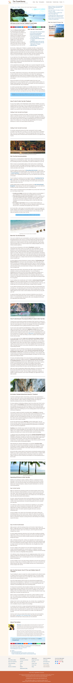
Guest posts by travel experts (17, 651)
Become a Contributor (12, 666)
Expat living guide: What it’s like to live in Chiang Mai (18, 647)
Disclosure (42, 672)
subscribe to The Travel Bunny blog (23, 615)
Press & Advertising (11, 663)
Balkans (21, 666)
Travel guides (41, 1)
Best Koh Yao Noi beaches (35, 34)
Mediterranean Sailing (23, 668)
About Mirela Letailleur (12, 659)
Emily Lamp (19, 624)
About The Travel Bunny (12, 661)
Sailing (33, 666)
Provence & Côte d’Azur (24, 659)
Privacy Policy (31, 672)
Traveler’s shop (55, 1)
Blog (37, 1)
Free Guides (45, 659)
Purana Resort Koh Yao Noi (31, 170)
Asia (15, 7)
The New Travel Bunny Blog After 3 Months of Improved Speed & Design (24, 653)
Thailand (18, 7)
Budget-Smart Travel (35, 659)
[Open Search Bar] (64, 1)
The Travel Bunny (19, 1)
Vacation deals (49, 1)
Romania (21, 661)
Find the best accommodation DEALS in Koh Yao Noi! (27, 214)
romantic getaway (15, 173)
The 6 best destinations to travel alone (16, 648)
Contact (60, 1)
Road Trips (33, 661)
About (34, 1)
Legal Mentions (37, 672)
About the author (33, 45)
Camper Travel (34, 663)
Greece (21, 663)
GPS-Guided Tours (46, 661)
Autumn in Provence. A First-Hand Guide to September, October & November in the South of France (55, 7)
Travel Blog (12, 7)
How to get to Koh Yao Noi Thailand (37, 31)
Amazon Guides (46, 663)
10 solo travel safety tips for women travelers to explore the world (23, 652)
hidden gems (31, 333)
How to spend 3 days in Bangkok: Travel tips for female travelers (20, 646)
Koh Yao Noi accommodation (36, 33)
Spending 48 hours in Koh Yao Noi (37, 41)
